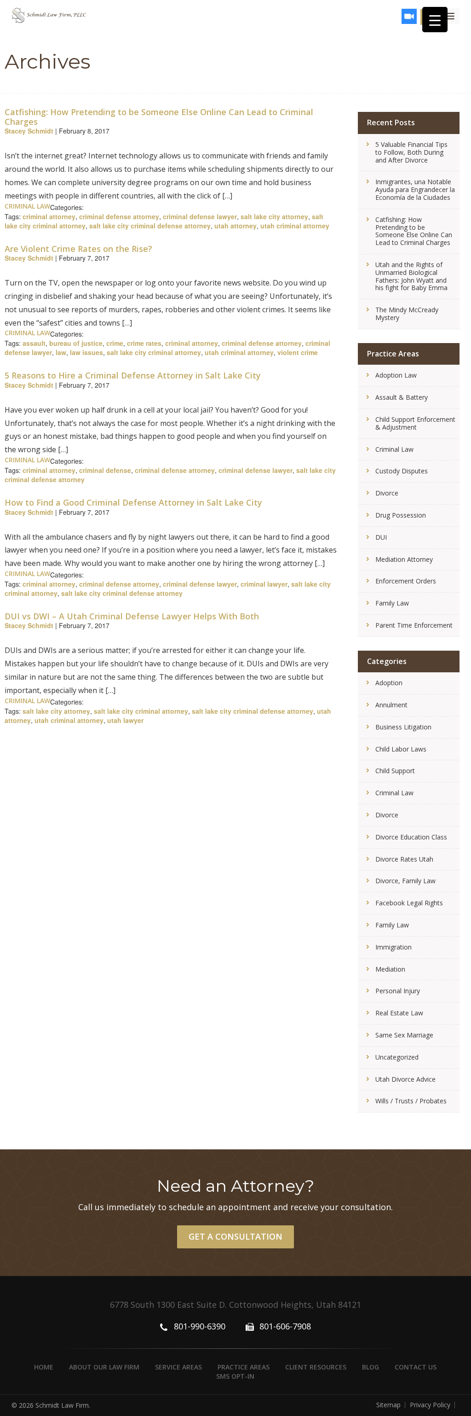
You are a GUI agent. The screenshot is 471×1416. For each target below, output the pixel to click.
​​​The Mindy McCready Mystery (406, 313)
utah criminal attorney (294, 225)
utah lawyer (125, 720)
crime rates (144, 343)
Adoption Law (396, 375)
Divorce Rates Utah (404, 859)
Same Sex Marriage (404, 1035)
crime (114, 343)
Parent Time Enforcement (414, 625)
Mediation (390, 969)
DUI (381, 537)
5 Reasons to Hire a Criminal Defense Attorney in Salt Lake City (133, 375)
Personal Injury (397, 990)
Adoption (388, 682)
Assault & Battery (401, 397)
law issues (86, 352)
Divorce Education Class (411, 837)
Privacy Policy (430, 1405)
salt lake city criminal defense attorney (150, 225)
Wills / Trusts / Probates (411, 1100)
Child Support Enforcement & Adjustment (415, 423)
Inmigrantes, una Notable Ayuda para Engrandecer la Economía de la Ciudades (415, 189)
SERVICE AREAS (178, 1367)
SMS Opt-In (235, 1376)
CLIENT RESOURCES (315, 1367)
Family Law (392, 603)
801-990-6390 (199, 1326)
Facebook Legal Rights (409, 902)
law (61, 352)
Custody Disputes (401, 470)
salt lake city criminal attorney (154, 352)
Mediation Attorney (404, 559)
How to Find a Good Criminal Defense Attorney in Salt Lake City (133, 502)
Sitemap (388, 1405)
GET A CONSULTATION (235, 1236)
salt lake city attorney (274, 216)
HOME (43, 1367)
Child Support (395, 770)
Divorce (386, 493)
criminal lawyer (264, 584)
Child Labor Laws (400, 749)
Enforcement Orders (405, 581)
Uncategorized (397, 1057)
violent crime (297, 352)
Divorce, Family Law (405, 880)
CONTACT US (416, 1367)
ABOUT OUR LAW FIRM (104, 1367)
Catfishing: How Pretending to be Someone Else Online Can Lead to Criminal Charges (159, 116)
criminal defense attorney (119, 216)
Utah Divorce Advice (405, 1079)
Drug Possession (400, 515)
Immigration (393, 947)
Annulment (391, 704)
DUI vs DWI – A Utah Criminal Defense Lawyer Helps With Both (132, 616)
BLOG (370, 1367)
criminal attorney (49, 216)
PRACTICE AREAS (244, 1367)
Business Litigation (403, 727)
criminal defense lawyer (200, 216)
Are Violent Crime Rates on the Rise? (78, 248)
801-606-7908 (285, 1326)
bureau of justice (76, 343)
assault (34, 343)
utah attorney (235, 225)
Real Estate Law (399, 1012)
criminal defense (105, 470)
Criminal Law (27, 206)
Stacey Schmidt (29, 130)
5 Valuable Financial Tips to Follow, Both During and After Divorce (411, 152)
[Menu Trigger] (435, 19)
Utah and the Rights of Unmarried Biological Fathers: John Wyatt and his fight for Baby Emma (411, 276)
